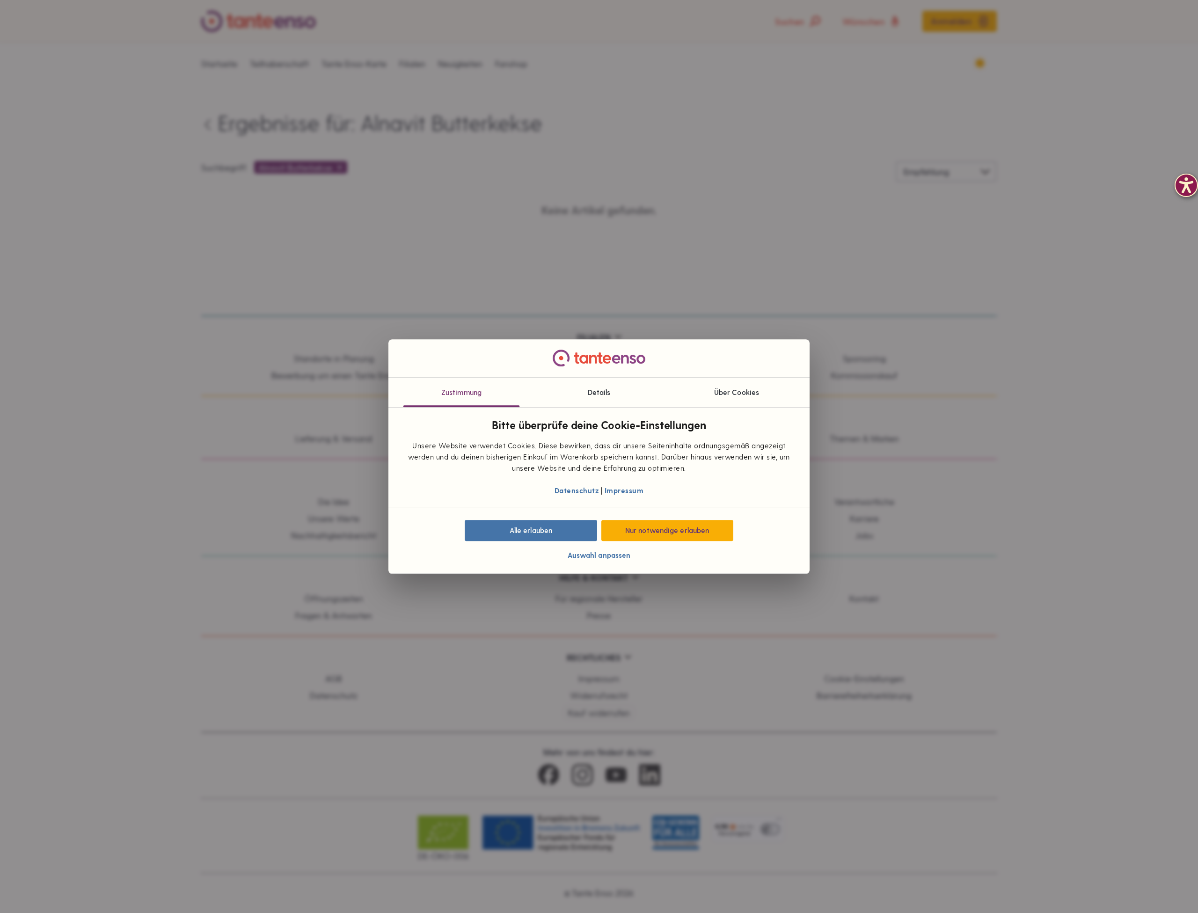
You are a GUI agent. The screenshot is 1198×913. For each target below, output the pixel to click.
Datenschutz (577, 491)
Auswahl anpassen (599, 555)
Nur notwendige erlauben (667, 530)
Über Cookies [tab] (736, 392)
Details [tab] (599, 392)
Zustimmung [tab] (461, 392)
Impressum (624, 491)
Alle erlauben (531, 530)
